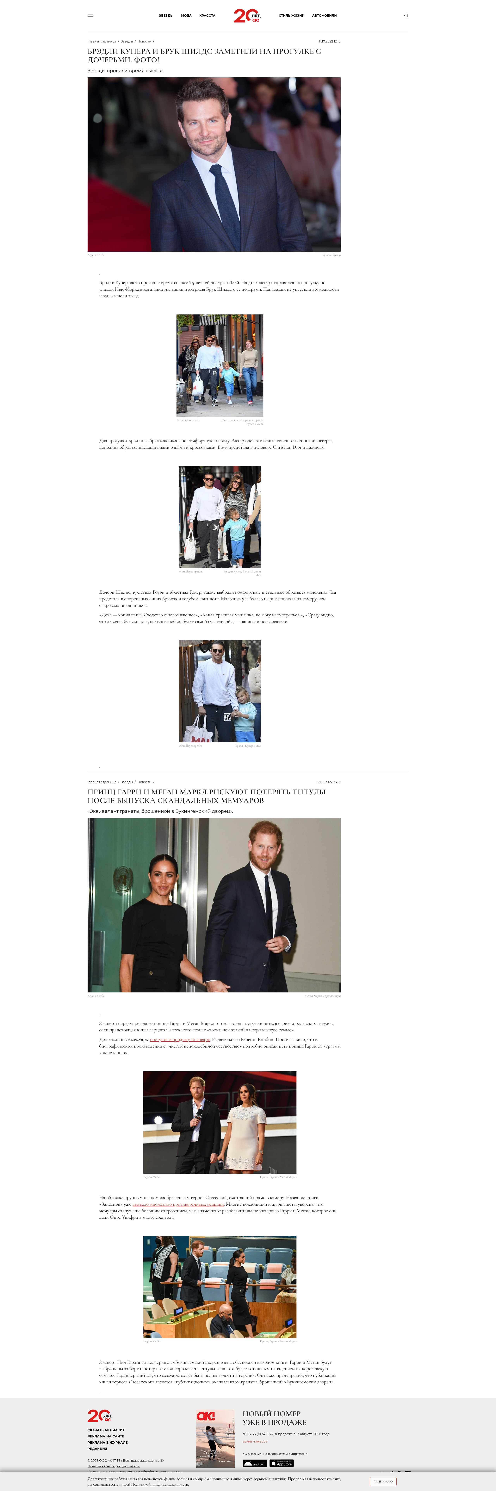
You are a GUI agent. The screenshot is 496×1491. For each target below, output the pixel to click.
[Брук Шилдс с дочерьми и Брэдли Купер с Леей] (220, 365)
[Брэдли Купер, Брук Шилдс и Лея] (220, 517)
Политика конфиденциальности (114, 1466)
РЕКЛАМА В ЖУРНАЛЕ (108, 1442)
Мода (186, 15)
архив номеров (255, 1441)
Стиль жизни (291, 15)
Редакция (97, 1449)
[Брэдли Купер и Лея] (220, 691)
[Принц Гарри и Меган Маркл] (220, 1122)
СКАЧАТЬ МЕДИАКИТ (106, 1430)
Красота (207, 15)
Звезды (166, 15)
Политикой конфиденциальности (159, 1484)
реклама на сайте (106, 1436)
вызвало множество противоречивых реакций (178, 1204)
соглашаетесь (104, 1484)
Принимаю (383, 1481)
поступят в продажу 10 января (180, 1039)
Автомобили (324, 15)
